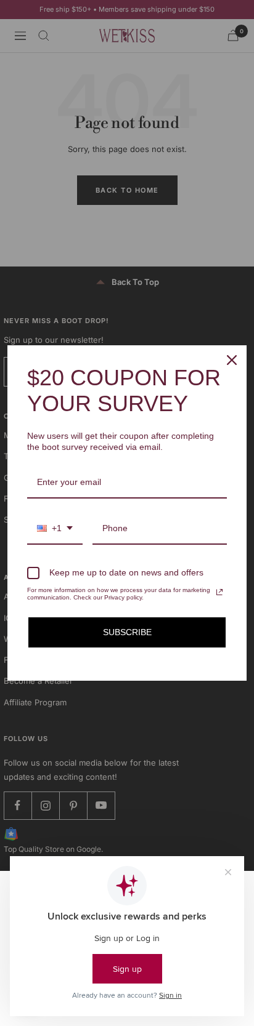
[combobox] (55, 529)
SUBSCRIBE (127, 632)
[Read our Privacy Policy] (219, 592)
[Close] (232, 360)
